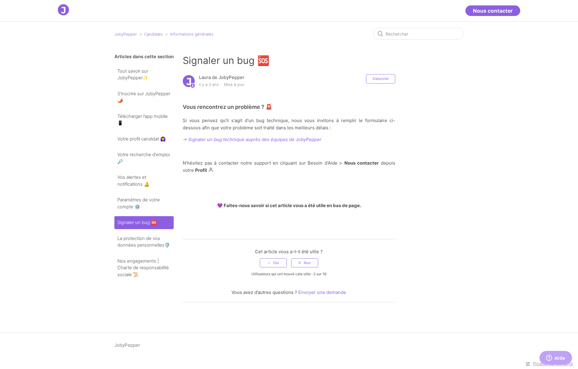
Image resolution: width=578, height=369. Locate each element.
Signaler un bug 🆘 (137, 222)
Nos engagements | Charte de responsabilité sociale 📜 (143, 267)
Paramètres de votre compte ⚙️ (138, 203)
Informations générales (191, 34)
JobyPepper (125, 34)
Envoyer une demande (322, 292)
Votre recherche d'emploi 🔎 (143, 158)
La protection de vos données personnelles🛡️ (143, 241)
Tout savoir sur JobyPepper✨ (132, 74)
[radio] (273, 262)
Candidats (153, 34)
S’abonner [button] (380, 78)
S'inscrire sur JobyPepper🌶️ (143, 97)
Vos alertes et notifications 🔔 (133, 180)
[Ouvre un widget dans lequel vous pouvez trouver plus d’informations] (555, 358)
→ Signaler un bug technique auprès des (226, 139)
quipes (280, 139)
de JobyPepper (305, 139)
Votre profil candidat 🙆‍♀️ (141, 139)
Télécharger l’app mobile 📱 (142, 119)
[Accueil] (63, 14)
